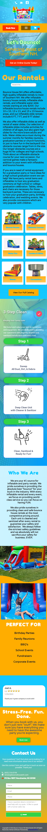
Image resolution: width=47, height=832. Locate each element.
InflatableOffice (33, 830)
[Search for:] (23, 85)
